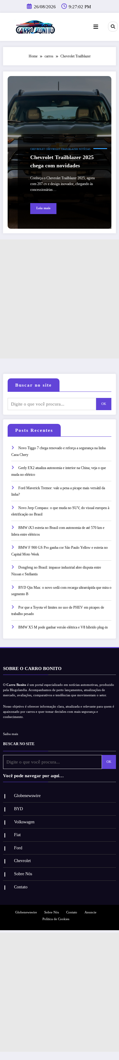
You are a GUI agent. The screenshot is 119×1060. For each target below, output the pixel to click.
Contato (20, 887)
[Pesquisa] (113, 26)
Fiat (17, 834)
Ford (18, 848)
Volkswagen (24, 822)
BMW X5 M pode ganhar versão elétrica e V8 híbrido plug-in (63, 627)
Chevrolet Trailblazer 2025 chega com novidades (62, 161)
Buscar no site (33, 385)
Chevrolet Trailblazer (62, 149)
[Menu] (96, 26)
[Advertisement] (59, 299)
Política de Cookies (55, 919)
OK (103, 404)
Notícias (84, 149)
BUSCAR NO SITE (18, 744)
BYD (18, 809)
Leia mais (43, 208)
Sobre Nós (23, 874)
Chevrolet (37, 149)
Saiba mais (10, 734)
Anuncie (90, 912)
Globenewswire (27, 795)
